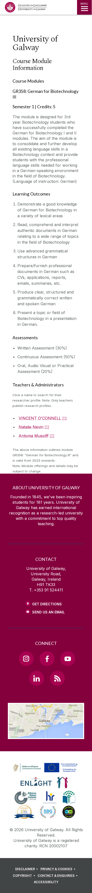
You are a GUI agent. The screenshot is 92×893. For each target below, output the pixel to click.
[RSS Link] (57, 678)
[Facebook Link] (46, 658)
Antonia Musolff (34, 435)
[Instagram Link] (26, 658)
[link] (44, 768)
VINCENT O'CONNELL (40, 418)
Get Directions (47, 604)
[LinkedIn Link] (36, 678)
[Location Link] (46, 735)
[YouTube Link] (67, 658)
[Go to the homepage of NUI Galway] (26, 8)
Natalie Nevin (31, 427)
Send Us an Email (48, 612)
